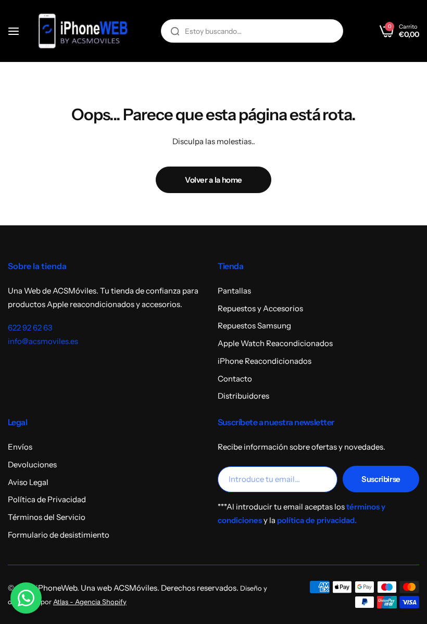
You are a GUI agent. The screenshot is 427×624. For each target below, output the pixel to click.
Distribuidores (243, 396)
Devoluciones (32, 464)
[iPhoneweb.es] (83, 31)
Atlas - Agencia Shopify (90, 602)
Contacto (235, 379)
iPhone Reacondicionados (264, 361)
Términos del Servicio (46, 517)
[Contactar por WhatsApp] (26, 598)
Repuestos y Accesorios (260, 308)
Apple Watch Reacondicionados (275, 343)
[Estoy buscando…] (175, 31)
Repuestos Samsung (254, 325)
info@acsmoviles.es (43, 341)
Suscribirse (380, 479)
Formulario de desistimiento (58, 535)
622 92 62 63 (30, 328)
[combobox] (252, 31)
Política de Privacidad (47, 499)
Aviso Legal (28, 482)
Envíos (20, 447)
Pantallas (234, 291)
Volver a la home (213, 180)
